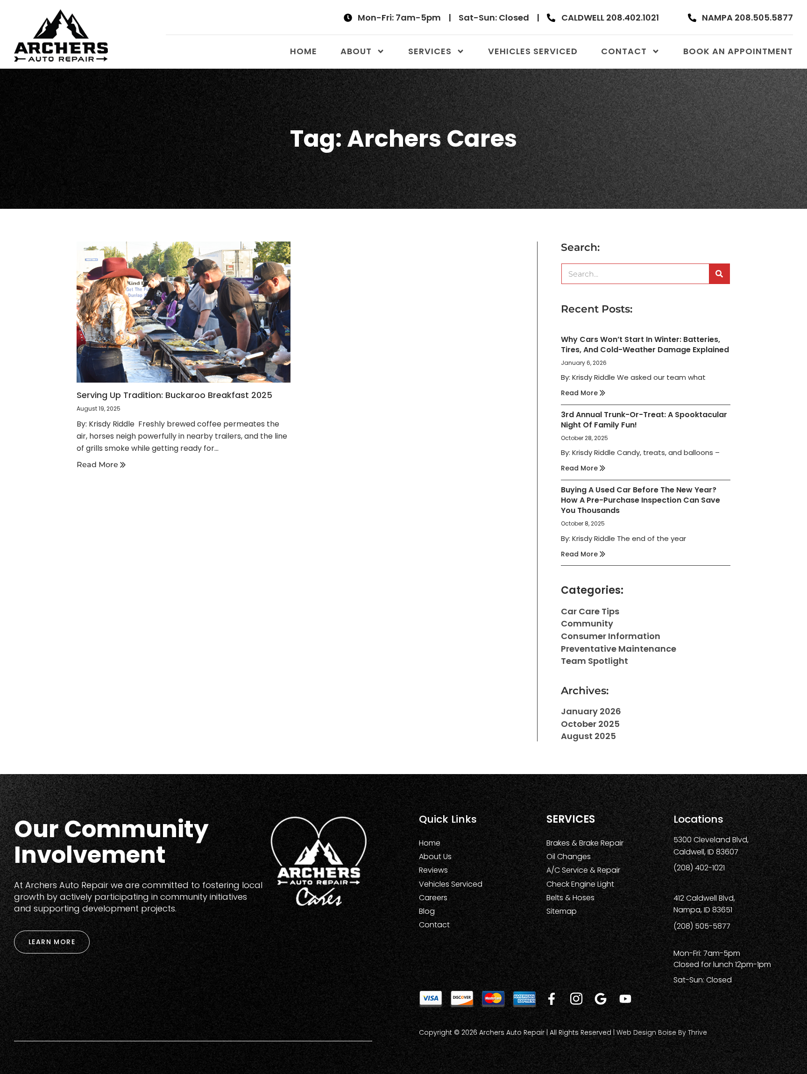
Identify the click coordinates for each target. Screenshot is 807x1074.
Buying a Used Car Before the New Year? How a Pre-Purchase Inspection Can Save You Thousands (640, 500)
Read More (98, 464)
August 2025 (588, 736)
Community (587, 623)
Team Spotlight (594, 661)
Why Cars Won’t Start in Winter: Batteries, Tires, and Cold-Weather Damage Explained (645, 344)
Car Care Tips (590, 611)
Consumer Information (610, 636)
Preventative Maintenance (618, 648)
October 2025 (590, 724)
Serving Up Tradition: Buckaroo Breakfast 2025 (174, 395)
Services (430, 51)
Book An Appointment (738, 51)
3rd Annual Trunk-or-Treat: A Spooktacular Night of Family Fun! (644, 419)
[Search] (719, 274)
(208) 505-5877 (701, 926)
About (356, 51)
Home (303, 51)
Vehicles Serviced (533, 51)
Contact (624, 51)
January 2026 (591, 711)
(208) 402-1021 (699, 867)
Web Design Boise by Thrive (661, 1032)
